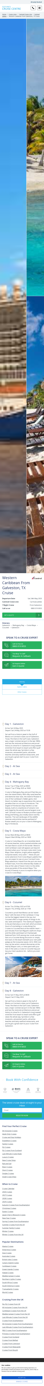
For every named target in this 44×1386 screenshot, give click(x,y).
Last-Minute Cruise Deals (12, 1154)
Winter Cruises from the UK (12, 1234)
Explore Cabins (22, 687)
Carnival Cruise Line (25, 14)
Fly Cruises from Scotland (12, 1150)
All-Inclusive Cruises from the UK (14, 1307)
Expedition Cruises (9, 1141)
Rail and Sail (6, 1164)
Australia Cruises (8, 1256)
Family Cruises (7, 1144)
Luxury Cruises (8, 1157)
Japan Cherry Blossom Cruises (13, 1215)
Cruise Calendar (8, 1188)
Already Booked (36, 2)
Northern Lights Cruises (11, 1279)
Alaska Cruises (7, 1246)
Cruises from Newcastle (11, 1347)
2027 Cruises (7, 1195)
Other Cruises (22, 692)
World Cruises (7, 1292)
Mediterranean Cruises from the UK (16, 1314)
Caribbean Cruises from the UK (14, 1311)
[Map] (22, 708)
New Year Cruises (9, 1218)
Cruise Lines (13, 14)
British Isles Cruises (9, 1259)
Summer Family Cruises (11, 1228)
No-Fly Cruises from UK (11, 1304)
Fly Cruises (6, 1147)
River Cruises (7, 1167)
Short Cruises (7, 1170)
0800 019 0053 (36, 608)
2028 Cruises (7, 1198)
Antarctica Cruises (9, 1250)
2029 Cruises (7, 1202)
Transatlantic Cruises (10, 1289)
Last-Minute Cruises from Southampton (17, 1327)
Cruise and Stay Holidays (11, 1137)
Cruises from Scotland (10, 1337)
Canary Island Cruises (10, 1263)
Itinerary (22, 682)
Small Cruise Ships (9, 1177)
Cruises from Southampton (12, 1320)
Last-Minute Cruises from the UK (15, 1317)
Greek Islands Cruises (10, 1269)
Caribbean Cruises (9, 1266)
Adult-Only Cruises (9, 1134)
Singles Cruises (8, 1173)
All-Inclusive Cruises (9, 1131)
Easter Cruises (7, 1211)
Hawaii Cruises (8, 1273)
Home (4, 14)
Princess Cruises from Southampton (16, 1334)
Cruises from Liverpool (11, 1343)
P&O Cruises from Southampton (14, 1330)
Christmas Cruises (9, 1208)
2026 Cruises (7, 1192)
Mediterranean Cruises (11, 1276)
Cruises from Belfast (10, 1340)
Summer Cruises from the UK (13, 1225)
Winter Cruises (8, 1231)
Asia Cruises (7, 1253)
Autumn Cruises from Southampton (16, 1205)
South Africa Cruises (10, 1282)
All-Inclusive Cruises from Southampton (17, 1324)
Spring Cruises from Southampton (15, 1221)
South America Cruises (11, 1286)
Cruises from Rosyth (10, 1350)
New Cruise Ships (9, 1160)
